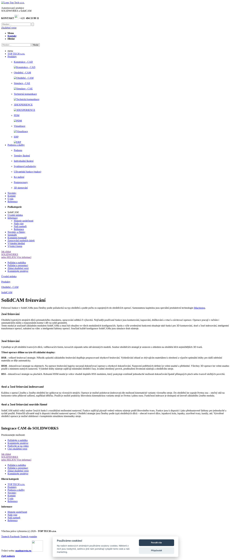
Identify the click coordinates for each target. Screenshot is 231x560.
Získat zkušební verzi (18, 268)
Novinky (12, 492)
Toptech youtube (28, 536)
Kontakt (12, 495)
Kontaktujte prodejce (18, 271)
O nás (10, 498)
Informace (13, 218)
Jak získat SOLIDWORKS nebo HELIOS (16, 254)
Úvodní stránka (8, 276)
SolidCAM (6, 292)
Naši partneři (20, 226)
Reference (19, 229)
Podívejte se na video (18, 446)
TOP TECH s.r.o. (16, 484)
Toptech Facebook (10, 536)
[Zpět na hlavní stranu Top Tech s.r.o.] (13, 2)
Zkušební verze (8, 27)
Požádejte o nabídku (18, 440)
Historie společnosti (23, 220)
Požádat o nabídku (17, 262)
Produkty (5, 281)
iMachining (199, 307)
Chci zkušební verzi (17, 448)
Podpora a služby (16, 490)
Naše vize (19, 223)
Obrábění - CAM (9, 287)
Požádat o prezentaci (18, 265)
